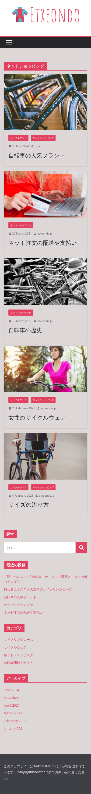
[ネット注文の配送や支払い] (45, 194)
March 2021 (13, 713)
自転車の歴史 (25, 330)
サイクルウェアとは (18, 604)
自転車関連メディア (18, 662)
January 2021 (14, 728)
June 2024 (11, 690)
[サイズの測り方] (45, 456)
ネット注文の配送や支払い (42, 242)
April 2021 (12, 705)
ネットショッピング (43, 137)
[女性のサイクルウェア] (45, 369)
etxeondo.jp (44, 233)
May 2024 (11, 697)
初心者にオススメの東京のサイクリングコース (38, 589)
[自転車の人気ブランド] (45, 102)
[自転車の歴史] (45, 281)
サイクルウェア (18, 137)
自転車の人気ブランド (37, 155)
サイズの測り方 (28, 504)
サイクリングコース (18, 639)
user (37, 146)
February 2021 (15, 721)
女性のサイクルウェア (37, 417)
